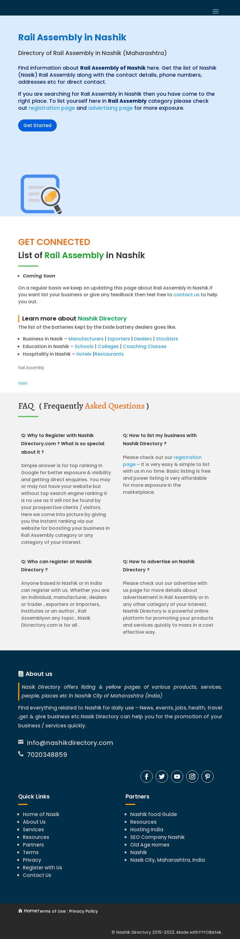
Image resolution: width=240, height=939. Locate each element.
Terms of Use (51, 911)
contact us (186, 294)
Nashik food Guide (153, 814)
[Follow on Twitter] (162, 776)
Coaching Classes (145, 346)
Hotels (84, 354)
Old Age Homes (149, 844)
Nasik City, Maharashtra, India (167, 859)
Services (33, 829)
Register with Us (42, 867)
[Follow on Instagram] (192, 776)
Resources (36, 837)
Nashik (138, 852)
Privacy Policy (83, 911)
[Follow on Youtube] (177, 776)
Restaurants (109, 354)
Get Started (37, 125)
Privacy (32, 859)
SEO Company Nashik (157, 837)
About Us (34, 821)
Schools (84, 346)
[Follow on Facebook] (146, 776)
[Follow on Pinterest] (207, 776)
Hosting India (146, 829)
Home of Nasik (41, 814)
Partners (33, 844)
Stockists (167, 338)
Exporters (119, 338)
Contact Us (37, 875)
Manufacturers (86, 338)
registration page (52, 108)
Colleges (108, 346)
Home (30, 911)
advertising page (110, 108)
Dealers (143, 338)
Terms (31, 852)
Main (23, 383)
